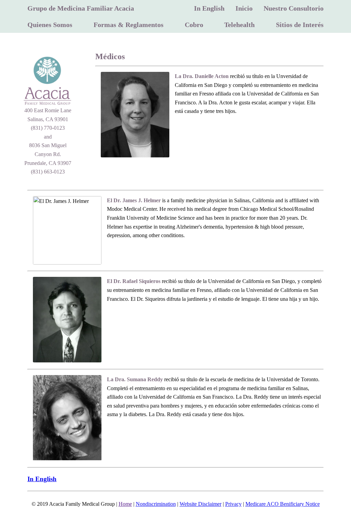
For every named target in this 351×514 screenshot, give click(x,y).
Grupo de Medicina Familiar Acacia (80, 8)
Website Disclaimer (200, 504)
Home (125, 504)
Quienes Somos (49, 24)
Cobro (194, 24)
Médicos (110, 56)
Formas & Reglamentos (129, 24)
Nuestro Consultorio (294, 8)
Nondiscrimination (156, 504)
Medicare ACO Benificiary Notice (282, 504)
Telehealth (239, 24)
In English (209, 8)
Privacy (233, 504)
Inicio (244, 8)
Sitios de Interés (300, 24)
